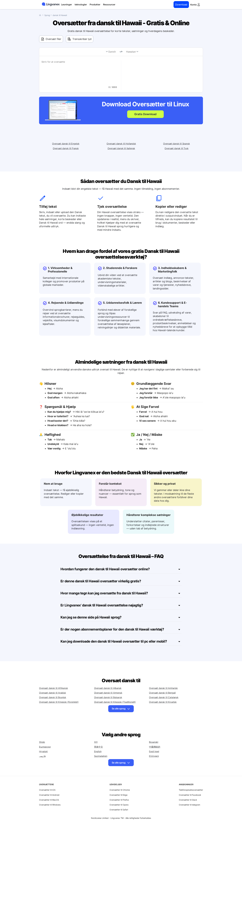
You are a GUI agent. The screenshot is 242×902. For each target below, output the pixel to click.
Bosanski (153, 742)
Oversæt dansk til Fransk (66, 148)
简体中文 (98, 746)
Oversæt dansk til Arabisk (52, 692)
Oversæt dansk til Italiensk (121, 148)
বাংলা (96, 742)
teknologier (81, 4)
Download (181, 4)
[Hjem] (40, 15)
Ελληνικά (154, 756)
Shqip (42, 742)
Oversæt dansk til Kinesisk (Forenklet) (59, 702)
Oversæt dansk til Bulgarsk (108, 697)
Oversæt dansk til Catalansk (163, 697)
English (98, 751)
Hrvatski (43, 751)
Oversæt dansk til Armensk (108, 692)
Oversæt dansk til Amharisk (163, 688)
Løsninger (66, 4)
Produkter (95, 4)
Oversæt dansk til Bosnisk (52, 697)
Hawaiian (131, 51)
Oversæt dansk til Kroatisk (163, 702)
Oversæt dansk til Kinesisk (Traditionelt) (115, 702)
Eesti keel (154, 751)
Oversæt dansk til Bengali (162, 692)
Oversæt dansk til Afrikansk (53, 688)
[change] (121, 51)
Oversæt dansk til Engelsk (65, 143)
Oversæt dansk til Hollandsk (121, 143)
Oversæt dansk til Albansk (107, 688)
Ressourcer (109, 4)
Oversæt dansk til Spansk (176, 143)
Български (45, 746)
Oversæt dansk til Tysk (176, 148)
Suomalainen (100, 756)
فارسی (42, 756)
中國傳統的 (154, 746)
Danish (112, 51)
